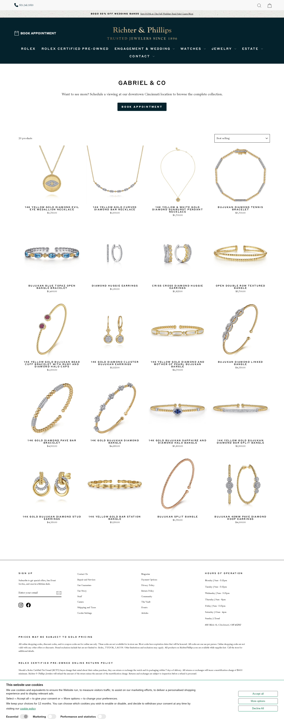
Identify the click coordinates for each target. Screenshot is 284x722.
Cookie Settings (84, 613)
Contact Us (82, 574)
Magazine (145, 574)
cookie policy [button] (28, 708)
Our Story (82, 590)
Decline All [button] (258, 708)
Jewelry (222, 48)
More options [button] (258, 701)
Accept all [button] (258, 693)
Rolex (28, 48)
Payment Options (149, 579)
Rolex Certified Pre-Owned (75, 48)
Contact (140, 56)
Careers (80, 601)
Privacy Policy (148, 585)
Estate (251, 48)
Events (144, 607)
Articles (144, 613)
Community (146, 596)
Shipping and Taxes (86, 607)
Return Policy (147, 590)
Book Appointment (38, 33)
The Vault (146, 601)
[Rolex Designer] (255, 26)
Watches (191, 48)
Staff (79, 596)
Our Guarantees (84, 585)
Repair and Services (86, 579)
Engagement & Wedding (143, 48)
